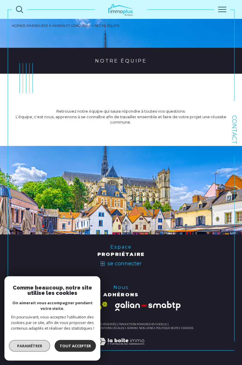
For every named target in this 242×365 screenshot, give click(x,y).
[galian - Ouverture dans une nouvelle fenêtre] (148, 306)
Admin (132, 328)
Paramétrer (29, 345)
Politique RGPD (167, 328)
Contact (234, 129)
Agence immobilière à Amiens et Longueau (51, 26)
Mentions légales (110, 328)
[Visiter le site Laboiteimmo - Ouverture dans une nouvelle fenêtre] (120, 347)
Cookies (187, 328)
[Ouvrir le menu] (222, 9)
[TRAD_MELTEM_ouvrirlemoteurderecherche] (19, 9)
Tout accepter (75, 345)
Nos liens (146, 328)
